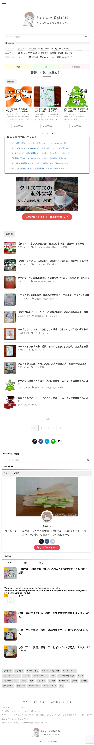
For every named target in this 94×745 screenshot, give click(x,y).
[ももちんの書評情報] (47, 441)
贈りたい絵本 (8, 686)
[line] (53, 441)
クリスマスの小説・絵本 (45, 247)
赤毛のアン (21, 686)
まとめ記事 (62, 247)
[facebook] (40, 441)
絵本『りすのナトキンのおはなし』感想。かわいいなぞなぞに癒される (53, 329)
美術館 (37, 281)
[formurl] (52, 541)
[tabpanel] (47, 146)
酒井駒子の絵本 (34, 686)
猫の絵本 (52, 681)
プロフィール (27, 702)
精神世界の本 (64, 681)
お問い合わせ (55, 702)
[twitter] (34, 441)
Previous (7, 108)
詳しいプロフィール (47, 547)
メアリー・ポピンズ (40, 676)
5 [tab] (52, 133)
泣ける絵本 (41, 681)
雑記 (61, 686)
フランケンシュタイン (11, 676)
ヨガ (53, 676)
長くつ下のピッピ (49, 686)
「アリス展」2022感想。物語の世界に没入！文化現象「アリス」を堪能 (53, 295)
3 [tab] (47, 133)
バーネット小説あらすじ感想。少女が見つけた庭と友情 (40, 153)
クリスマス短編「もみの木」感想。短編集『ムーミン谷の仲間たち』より (76, 111)
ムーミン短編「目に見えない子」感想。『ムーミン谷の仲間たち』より (18, 111)
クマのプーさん (48, 281)
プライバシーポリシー (41, 702)
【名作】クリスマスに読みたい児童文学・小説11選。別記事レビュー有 (44, 53)
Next (87, 108)
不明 (20, 595)
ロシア (80, 676)
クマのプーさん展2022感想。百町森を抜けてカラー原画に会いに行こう (45, 57)
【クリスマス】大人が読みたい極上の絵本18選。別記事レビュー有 (43, 49)
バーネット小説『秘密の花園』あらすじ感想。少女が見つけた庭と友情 (47, 111)
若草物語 (84, 681)
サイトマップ (67, 702)
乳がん (24, 681)
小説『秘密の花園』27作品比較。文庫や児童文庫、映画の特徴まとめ (52, 363)
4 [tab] (50, 133)
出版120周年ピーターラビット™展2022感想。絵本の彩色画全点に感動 (53, 312)
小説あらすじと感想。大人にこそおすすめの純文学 (38, 143)
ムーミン (62, 387)
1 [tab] (42, 133)
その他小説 (40, 350)
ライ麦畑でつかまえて (66, 676)
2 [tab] (45, 133)
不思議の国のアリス (51, 298)
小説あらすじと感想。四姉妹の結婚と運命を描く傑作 (39, 163)
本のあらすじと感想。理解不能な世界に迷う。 (40, 158)
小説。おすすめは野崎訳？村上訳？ (40, 168)
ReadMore (18, 126)
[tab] (18, 66)
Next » (47, 419)
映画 (31, 681)
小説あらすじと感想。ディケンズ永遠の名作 (40, 148)
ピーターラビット (50, 316)
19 (60, 428)
